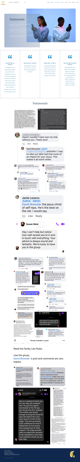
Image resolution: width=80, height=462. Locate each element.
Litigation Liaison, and (9, 453)
